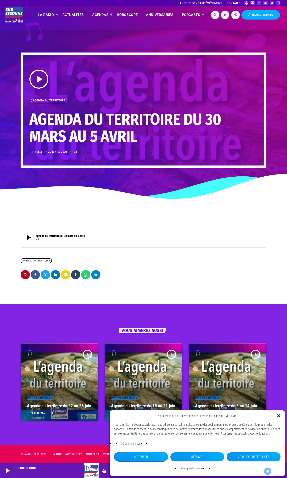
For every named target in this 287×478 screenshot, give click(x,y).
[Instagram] (252, 3)
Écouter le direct (261, 15)
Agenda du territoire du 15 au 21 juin (143, 405)
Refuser (197, 457)
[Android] (265, 3)
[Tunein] (246, 3)
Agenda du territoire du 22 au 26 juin (59, 405)
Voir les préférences (254, 457)
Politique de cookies (191, 468)
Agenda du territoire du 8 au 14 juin (226, 405)
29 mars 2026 (56, 152)
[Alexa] (278, 3)
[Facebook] (259, 3)
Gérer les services (130, 443)
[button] (278, 416)
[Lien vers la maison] (14, 14)
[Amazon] (272, 3)
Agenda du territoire (49, 100)
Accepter (141, 457)
